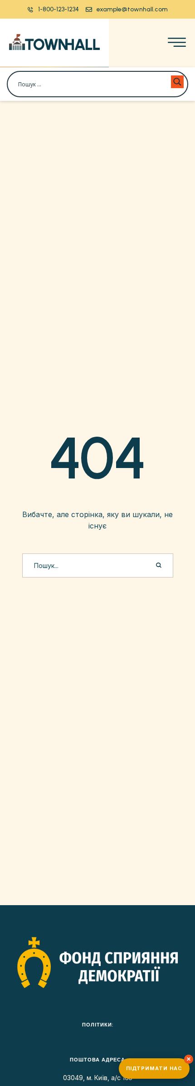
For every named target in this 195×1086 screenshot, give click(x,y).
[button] (53, 9)
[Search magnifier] (177, 81)
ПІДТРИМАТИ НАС (154, 1068)
